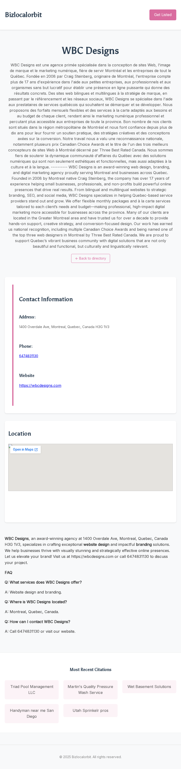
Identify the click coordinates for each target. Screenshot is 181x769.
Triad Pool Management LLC (31, 689)
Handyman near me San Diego (32, 713)
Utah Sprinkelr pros (90, 710)
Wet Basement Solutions (149, 686)
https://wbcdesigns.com (40, 385)
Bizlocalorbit (23, 15)
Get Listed (163, 14)
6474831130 (28, 356)
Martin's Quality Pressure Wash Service (90, 689)
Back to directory (90, 258)
